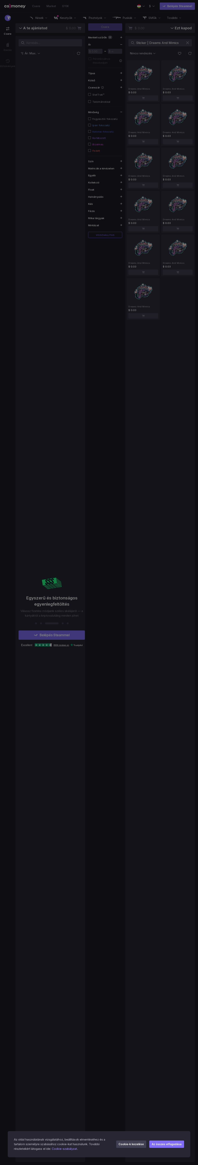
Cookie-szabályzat (64, 1149)
